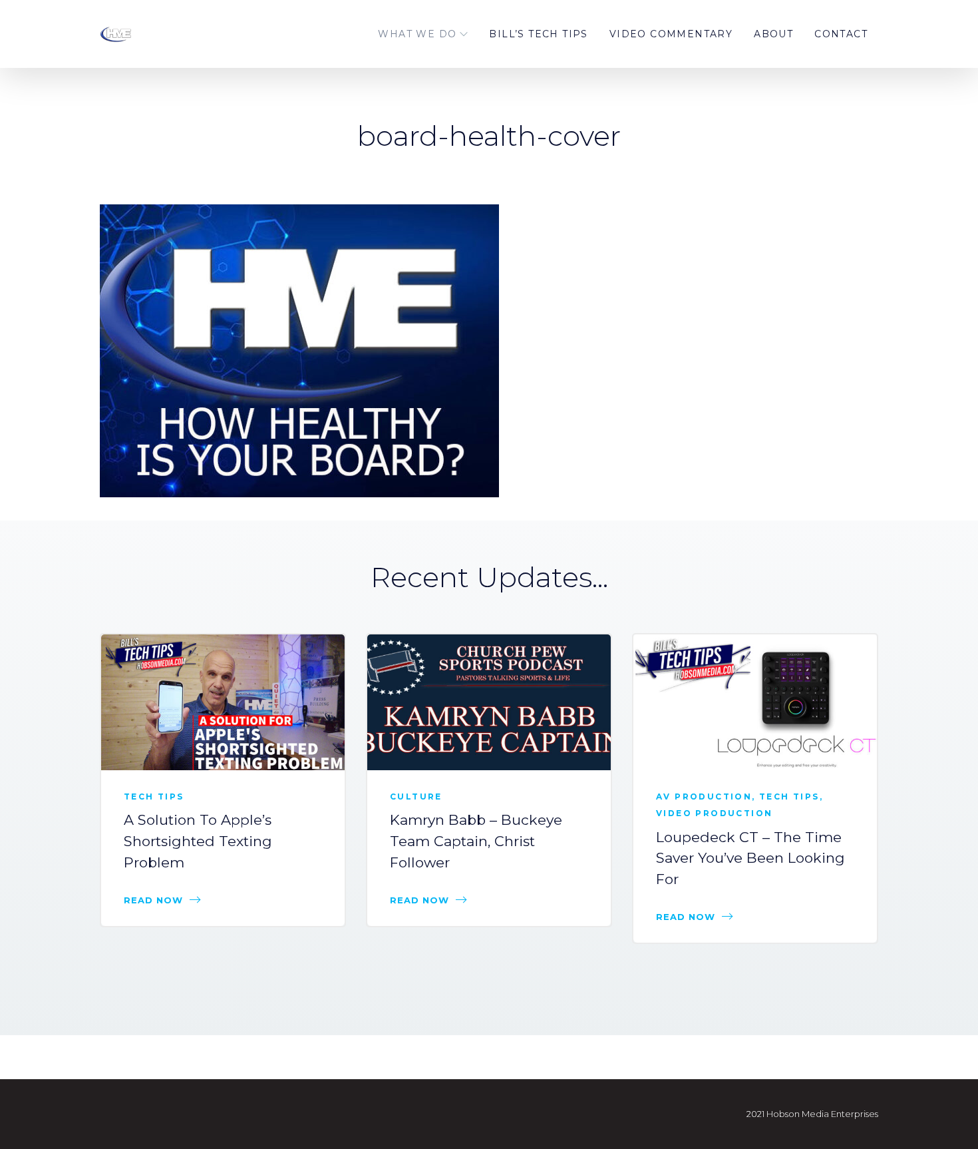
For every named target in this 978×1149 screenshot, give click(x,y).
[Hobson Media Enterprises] (170, 34)
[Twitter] (922, 245)
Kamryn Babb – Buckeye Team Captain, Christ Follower (476, 841)
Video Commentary (671, 34)
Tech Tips (154, 797)
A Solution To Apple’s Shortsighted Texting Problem (198, 841)
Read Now (153, 900)
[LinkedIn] (922, 274)
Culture (416, 797)
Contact (841, 34)
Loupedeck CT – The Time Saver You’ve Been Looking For (750, 858)
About (773, 34)
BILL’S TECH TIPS (538, 34)
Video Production (714, 813)
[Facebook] (922, 215)
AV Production (704, 797)
